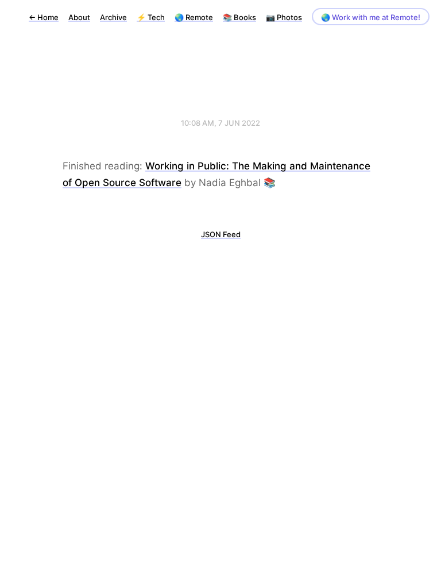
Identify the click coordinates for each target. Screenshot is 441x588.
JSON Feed (221, 234)
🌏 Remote (194, 17)
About (79, 17)
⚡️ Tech (151, 17)
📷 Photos (284, 17)
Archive (113, 17)
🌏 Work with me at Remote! (370, 17)
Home (44, 17)
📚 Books (239, 17)
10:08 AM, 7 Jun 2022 (220, 122)
